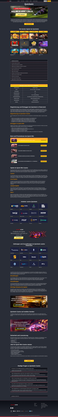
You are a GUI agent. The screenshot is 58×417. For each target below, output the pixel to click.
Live (23, 31)
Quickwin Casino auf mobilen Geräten (16, 74)
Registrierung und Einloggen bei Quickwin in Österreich (18, 66)
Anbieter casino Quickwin (14, 71)
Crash (33, 31)
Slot (42, 31)
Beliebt (14, 31)
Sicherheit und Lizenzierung (15, 76)
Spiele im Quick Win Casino (15, 69)
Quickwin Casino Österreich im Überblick (16, 64)
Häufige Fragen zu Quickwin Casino (16, 79)
